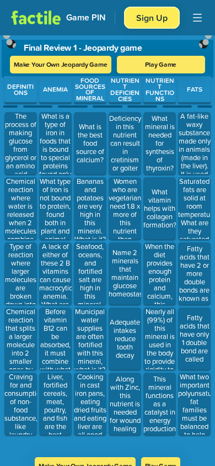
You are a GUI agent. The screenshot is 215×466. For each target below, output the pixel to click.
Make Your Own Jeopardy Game (61, 64)
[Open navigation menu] (197, 18)
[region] (107, 242)
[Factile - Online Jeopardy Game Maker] (36, 17)
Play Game (160, 64)
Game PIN (86, 17)
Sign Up (152, 18)
